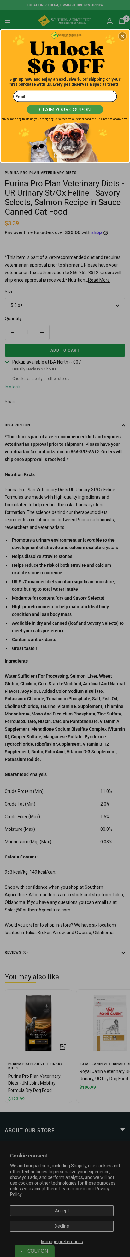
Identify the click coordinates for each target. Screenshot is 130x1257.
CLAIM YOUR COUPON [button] (65, 109)
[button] (122, 36)
